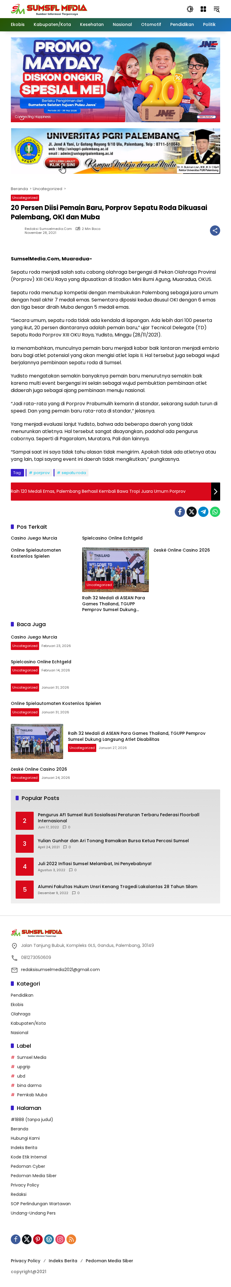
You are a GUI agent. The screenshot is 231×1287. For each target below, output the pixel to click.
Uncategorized (25, 197)
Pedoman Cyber (28, 1166)
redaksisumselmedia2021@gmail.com (60, 970)
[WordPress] (49, 1239)
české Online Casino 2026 (182, 550)
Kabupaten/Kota (28, 1023)
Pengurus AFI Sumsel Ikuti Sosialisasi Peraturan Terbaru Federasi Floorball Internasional (118, 818)
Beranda (19, 1129)
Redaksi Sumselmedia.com (48, 229)
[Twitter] (191, 512)
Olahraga (20, 1014)
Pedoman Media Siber (34, 1176)
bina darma (29, 1085)
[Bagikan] (215, 230)
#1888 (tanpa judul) (32, 1120)
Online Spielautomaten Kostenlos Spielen (36, 553)
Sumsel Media (31, 1057)
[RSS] (71, 1239)
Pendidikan (22, 995)
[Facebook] (180, 512)
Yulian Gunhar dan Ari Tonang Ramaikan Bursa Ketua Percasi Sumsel (113, 841)
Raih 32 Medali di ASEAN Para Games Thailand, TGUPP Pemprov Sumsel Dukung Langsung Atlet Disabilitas (113, 604)
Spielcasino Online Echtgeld (112, 538)
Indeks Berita (24, 1148)
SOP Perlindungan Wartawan (41, 1204)
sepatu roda (74, 473)
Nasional (19, 1033)
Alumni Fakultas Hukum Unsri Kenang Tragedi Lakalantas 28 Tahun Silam (117, 887)
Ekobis (17, 1005)
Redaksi (18, 1194)
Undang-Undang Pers (33, 1213)
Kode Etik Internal (29, 1157)
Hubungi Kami (25, 1138)
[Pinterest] (38, 1239)
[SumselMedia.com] (49, 9)
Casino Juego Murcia (34, 538)
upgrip (23, 1067)
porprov (42, 473)
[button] (190, 9)
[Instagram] (60, 1239)
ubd (21, 1076)
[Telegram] (203, 512)
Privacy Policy (25, 1185)
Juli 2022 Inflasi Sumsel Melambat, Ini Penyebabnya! (95, 864)
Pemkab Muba (32, 1095)
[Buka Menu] (203, 9)
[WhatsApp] (215, 512)
